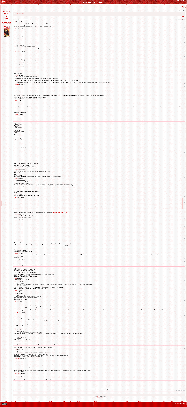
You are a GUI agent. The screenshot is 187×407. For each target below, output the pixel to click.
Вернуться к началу (184, 27)
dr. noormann (17, 169)
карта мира (78, 4)
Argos (16, 329)
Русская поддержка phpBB (99, 397)
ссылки (182, 4)
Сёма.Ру (184, 404)
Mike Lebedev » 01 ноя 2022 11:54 (21, 147)
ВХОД (6, 16)
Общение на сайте (17, 13)
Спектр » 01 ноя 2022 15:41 (20, 318)
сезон (15, 4)
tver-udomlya (17, 259)
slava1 (16, 290)
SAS (15, 87)
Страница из (173, 390)
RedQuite (16, 153)
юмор (164, 4)
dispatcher (16, 114)
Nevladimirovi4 (17, 66)
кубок (39, 4)
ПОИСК (7, 17)
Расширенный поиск (182, 11)
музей (172, 4)
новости (6, 4)
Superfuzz (16, 75)
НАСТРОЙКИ (6, 18)
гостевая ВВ (112, 4)
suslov (16, 194)
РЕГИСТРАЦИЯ (6, 19)
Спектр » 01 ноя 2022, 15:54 (20, 45)
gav (15, 38)
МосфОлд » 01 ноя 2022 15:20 (21, 283)
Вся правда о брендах (99, 400)
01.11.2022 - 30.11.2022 (17, 17)
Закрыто (14, 19)
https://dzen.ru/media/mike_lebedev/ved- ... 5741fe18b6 (61, 212)
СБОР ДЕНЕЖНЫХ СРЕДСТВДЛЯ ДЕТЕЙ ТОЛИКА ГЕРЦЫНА (6, 23)
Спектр (16, 346)
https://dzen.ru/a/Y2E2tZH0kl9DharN (41, 85)
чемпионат (26, 4)
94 (184, 390)
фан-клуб (153, 4)
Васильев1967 (17, 51)
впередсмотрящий (17, 358)
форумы (127, 4)
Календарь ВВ (183, 16)
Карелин (16, 28)
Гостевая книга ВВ (22, 13)
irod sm (16, 219)
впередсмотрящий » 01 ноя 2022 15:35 (22, 351)
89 (178, 390)
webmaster (183, 403)
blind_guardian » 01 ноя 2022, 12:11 (21, 59)
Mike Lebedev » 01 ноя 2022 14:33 (21, 337)
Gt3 (15, 21)
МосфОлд (16, 253)
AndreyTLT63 (17, 373)
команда (64, 4)
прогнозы (139, 4)
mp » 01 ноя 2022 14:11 (20, 233)
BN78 (16, 100)
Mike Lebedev (17, 84)
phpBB (97, 396)
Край (16, 278)
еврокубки (50, 4)
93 (183, 390)
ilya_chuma (16, 301)
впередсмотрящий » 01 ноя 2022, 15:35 (22, 295)
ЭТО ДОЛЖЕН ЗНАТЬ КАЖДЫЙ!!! (6, 13)
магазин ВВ (95, 4)
